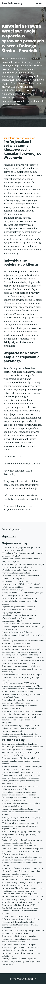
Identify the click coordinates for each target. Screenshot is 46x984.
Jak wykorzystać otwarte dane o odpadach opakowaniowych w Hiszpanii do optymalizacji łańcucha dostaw (23, 626)
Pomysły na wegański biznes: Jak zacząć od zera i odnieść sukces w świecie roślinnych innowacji (21, 812)
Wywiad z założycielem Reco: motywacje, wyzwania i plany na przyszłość (20, 571)
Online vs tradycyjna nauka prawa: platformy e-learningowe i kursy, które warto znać (22, 653)
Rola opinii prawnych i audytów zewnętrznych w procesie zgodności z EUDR (22, 594)
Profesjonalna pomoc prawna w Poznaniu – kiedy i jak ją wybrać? (21, 560)
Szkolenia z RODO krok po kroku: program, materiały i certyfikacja (21, 753)
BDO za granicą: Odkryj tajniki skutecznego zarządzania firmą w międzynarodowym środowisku (21, 834)
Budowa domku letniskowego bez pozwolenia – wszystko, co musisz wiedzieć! (23, 931)
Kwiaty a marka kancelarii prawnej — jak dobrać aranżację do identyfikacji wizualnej (21, 735)
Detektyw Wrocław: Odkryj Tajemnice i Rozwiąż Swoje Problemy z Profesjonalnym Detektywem (21, 962)
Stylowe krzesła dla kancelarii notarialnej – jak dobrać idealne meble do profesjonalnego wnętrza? (22, 677)
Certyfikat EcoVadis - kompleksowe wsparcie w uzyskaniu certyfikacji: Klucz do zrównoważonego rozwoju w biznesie (22, 843)
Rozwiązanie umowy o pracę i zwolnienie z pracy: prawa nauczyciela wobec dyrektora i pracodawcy (22, 669)
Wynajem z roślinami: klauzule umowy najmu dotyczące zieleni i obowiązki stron (22, 768)
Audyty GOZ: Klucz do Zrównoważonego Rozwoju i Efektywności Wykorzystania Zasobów (20, 911)
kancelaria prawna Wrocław (19, 137)
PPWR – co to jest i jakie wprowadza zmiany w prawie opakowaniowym (23, 588)
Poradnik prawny (12, 3)
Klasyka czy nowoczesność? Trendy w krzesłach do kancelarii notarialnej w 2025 (21, 684)
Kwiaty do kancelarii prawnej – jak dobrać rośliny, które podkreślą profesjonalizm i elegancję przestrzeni (20, 728)
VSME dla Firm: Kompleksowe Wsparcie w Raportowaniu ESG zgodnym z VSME (21, 903)
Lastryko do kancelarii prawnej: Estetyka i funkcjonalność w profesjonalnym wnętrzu (21, 773)
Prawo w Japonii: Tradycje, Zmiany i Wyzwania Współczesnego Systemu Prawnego (23, 690)
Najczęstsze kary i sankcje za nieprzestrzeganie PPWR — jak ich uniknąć (21, 582)
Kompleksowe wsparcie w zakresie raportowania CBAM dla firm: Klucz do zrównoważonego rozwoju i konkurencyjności (22, 880)
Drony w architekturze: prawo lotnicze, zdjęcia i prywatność (19, 707)
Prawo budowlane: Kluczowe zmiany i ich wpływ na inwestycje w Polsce (20, 787)
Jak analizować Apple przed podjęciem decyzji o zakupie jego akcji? (22, 554)
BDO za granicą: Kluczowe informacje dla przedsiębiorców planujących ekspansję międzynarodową (20, 826)
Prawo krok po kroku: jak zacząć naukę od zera (23, 657)
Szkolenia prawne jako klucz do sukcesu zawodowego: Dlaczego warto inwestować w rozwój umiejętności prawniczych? (22, 747)
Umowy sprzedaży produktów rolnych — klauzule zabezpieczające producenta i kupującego (20, 720)
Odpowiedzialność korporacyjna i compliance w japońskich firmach (22, 695)
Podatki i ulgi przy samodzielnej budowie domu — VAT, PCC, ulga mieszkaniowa (23, 642)
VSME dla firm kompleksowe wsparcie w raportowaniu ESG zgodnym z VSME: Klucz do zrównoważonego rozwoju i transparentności (23, 897)
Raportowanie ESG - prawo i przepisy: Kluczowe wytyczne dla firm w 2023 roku (20, 946)
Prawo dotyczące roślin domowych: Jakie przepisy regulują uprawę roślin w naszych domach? (21, 761)
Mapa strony (9, 536)
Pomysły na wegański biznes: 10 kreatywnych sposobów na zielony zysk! (22, 818)
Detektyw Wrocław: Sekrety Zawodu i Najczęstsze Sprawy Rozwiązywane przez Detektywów (21, 953)
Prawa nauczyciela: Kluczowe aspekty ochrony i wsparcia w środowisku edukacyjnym (23, 661)
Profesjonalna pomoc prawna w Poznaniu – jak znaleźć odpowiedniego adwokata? (23, 565)
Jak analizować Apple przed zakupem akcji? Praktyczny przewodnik (21, 548)
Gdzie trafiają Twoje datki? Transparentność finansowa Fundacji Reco (22, 577)
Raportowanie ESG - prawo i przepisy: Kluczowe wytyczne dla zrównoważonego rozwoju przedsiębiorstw (21, 939)
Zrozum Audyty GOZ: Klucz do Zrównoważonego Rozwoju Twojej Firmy (20, 917)
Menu (38, 3)
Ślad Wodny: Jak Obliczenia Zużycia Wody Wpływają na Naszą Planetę (20, 799)
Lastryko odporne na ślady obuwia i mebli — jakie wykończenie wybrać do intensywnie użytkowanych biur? (21, 781)
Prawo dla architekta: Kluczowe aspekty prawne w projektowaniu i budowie (20, 701)
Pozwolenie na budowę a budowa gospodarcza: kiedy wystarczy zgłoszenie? (21, 647)
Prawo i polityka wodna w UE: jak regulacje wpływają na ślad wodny (21, 804)
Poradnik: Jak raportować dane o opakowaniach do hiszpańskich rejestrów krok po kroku (23, 635)
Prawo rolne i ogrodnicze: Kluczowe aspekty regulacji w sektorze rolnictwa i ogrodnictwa (22, 712)
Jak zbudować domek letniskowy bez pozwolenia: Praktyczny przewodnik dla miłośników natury (20, 925)
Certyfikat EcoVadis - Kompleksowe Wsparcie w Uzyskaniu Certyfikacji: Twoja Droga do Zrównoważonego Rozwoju (22, 851)
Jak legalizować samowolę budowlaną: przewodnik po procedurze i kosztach (19, 793)
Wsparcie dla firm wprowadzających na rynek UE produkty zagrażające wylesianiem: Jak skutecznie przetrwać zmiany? (22, 871)
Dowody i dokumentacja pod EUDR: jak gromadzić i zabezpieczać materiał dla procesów (19, 601)
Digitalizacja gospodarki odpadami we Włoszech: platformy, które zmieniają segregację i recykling (19, 610)
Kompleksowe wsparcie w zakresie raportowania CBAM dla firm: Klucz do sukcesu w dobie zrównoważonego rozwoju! (23, 888)
